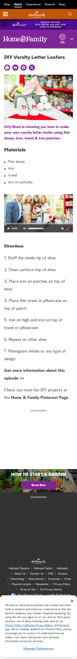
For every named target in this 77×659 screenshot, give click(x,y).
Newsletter (42, 584)
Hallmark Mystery (19, 568)
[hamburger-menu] (5, 14)
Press (67, 579)
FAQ (50, 574)
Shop (7, 4)
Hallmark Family (43, 568)
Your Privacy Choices (30, 595)
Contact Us (37, 574)
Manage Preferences (38, 648)
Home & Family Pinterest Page (39, 398)
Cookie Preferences (59, 595)
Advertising (17, 579)
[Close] (72, 601)
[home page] (37, 14)
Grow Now (38, 485)
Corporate (54, 579)
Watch (18, 4)
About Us (19, 574)
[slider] (38, 223)
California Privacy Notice (38, 625)
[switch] (24, 228)
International (36, 579)
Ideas (62, 4)
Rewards (50, 4)
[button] (21, 213)
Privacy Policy (61, 584)
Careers (62, 574)
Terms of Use (28, 589)
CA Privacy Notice (51, 589)
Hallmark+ (62, 568)
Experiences (33, 4)
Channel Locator (21, 584)
